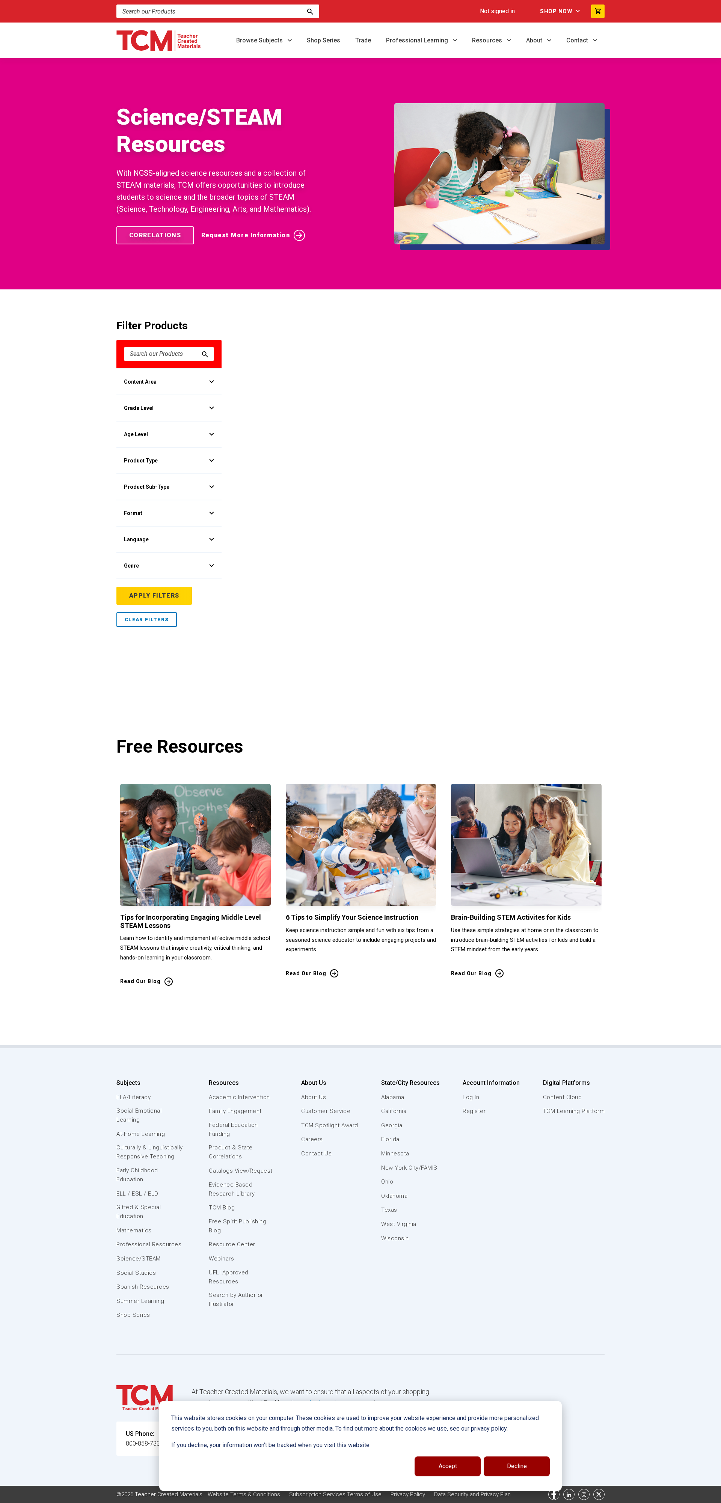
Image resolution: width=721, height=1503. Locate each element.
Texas (389, 1209)
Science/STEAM (138, 1258)
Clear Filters (147, 619)
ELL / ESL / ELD (137, 1193)
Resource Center (232, 1244)
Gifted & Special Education (138, 1212)
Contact (578, 40)
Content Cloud (562, 1097)
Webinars (221, 1258)
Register (474, 1111)
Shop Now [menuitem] (556, 11)
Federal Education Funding (233, 1129)
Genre (131, 566)
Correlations (155, 235)
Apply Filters (154, 595)
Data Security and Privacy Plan (472, 1494)
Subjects (128, 1082)
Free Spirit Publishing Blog (237, 1226)
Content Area (140, 382)
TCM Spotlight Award (329, 1125)
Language (136, 539)
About (535, 40)
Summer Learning (140, 1301)
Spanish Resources (142, 1286)
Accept (448, 1466)
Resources (488, 40)
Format (133, 513)
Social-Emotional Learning (138, 1115)
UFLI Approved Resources (229, 1277)
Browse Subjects (260, 40)
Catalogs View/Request (241, 1170)
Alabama (392, 1097)
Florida (390, 1139)
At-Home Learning (140, 1134)
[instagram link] (584, 1494)
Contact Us (316, 1153)
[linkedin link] (569, 1494)
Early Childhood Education (137, 1175)
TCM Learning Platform (574, 1111)
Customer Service (325, 1111)
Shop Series (323, 40)
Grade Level (139, 408)
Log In (471, 1097)
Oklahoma (394, 1196)
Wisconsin (395, 1238)
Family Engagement (235, 1111)
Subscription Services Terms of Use (335, 1494)
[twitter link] (599, 1494)
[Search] (310, 11)
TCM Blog (222, 1207)
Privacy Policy (408, 1494)
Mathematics (134, 1230)
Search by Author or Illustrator (236, 1299)
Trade (363, 40)
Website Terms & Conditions (244, 1494)
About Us (313, 1082)
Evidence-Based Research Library (232, 1189)
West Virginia (398, 1224)
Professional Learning (417, 40)
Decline (517, 1466)
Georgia (392, 1125)
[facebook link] (554, 1494)
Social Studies (136, 1273)
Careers (312, 1139)
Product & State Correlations (231, 1152)
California (393, 1111)
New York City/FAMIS (409, 1167)
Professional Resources (148, 1244)
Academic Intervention (239, 1097)
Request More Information (245, 235)
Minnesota (395, 1153)
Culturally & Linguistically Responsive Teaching (149, 1152)
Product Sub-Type (146, 487)
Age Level (136, 434)
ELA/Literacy (133, 1097)
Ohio (387, 1181)
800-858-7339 (144, 1443)
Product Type (141, 461)
